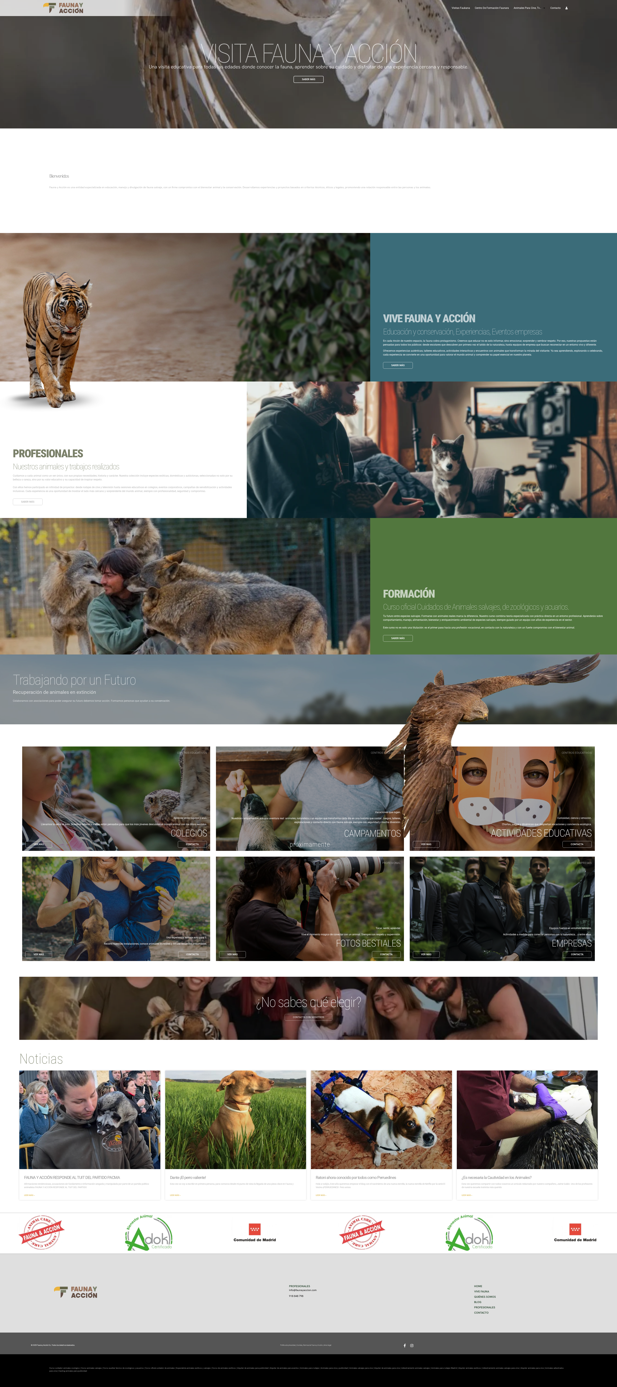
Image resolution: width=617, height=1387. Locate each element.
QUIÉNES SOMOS (485, 1297)
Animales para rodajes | (310, 1368)
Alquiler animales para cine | (533, 1368)
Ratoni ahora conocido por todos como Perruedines (356, 1177)
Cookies (299, 1345)
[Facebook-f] (405, 1345)
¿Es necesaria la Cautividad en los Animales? (497, 1177)
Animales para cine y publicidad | (335, 1368)
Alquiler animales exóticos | (470, 1368)
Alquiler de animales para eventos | (285, 1368)
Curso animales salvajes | (92, 1368)
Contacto (555, 7)
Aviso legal (327, 1345)
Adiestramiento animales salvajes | (416, 1368)
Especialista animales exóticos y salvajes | (194, 1368)
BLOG (477, 1302)
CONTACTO (481, 1312)
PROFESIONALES (484, 1307)
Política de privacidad (287, 1345)
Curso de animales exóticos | (224, 1368)
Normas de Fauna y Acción (313, 1345)
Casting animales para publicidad (73, 1371)
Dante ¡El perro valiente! (188, 1177)
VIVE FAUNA (481, 1291)
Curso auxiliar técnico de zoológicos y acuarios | (124, 1368)
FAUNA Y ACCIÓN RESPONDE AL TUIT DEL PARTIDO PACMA (72, 1177)
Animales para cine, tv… (527, 7)
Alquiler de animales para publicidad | (253, 1368)
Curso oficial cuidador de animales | (160, 1368)
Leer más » (29, 1195)
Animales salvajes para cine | (361, 1368)
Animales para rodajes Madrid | (444, 1368)
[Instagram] (412, 1345)
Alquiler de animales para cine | (387, 1368)
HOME (478, 1286)
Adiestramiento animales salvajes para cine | (501, 1368)
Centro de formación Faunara (492, 7)
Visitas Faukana (461, 7)
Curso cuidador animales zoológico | (65, 1368)
